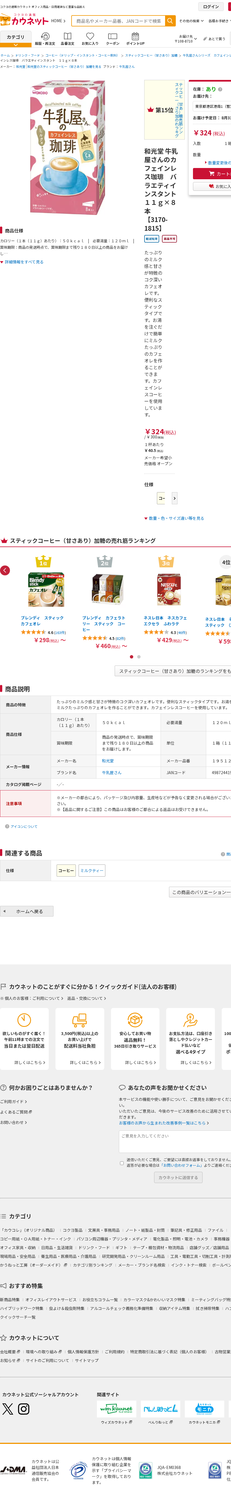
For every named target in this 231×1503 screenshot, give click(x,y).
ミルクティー (92, 870)
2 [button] (139, 656)
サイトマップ (87, 1360)
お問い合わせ (12, 1122)
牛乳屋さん (127, 66)
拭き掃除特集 (207, 1308)
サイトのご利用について (47, 1360)
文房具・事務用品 (104, 1230)
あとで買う (216, 38)
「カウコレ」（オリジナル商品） (28, 1230)
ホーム (5, 55)
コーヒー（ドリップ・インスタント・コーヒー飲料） (82, 55)
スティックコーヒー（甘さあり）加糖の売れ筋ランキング (179, 110)
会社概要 (8, 1351)
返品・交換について (85, 998)
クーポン (112, 43)
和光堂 (20, 66)
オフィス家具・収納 (17, 1247)
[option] (43, 599)
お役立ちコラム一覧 (100, 1299)
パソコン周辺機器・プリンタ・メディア (112, 1239)
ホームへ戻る (29, 911)
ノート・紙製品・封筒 (145, 1230)
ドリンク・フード (27, 55)
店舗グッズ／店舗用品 (209, 1247)
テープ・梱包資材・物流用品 (158, 1247)
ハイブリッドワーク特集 (21, 1308)
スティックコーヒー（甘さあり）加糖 (151, 55)
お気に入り (90, 43)
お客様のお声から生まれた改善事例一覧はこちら (162, 1123)
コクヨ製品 (73, 1230)
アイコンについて (24, 826)
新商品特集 (10, 1299)
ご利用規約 (115, 1351)
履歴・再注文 (45, 43)
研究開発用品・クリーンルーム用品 (133, 1256)
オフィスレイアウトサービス (51, 1299)
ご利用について (46, 998)
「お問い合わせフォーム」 (182, 1165)
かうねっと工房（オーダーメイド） (31, 1265)
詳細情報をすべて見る (24, 262)
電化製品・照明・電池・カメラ (180, 1239)
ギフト (121, 1247)
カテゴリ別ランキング (92, 1265)
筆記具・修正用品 (186, 1230)
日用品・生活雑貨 (57, 1247)
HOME (56, 20)
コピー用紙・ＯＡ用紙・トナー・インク (35, 1239)
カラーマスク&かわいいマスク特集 (154, 1299)
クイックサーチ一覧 (17, 1317)
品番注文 (67, 43)
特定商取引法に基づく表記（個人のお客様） (169, 1351)
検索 (170, 21)
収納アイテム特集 (174, 1308)
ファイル (215, 1230)
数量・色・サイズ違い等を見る (176, 518)
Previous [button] (5, 570)
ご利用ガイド (12, 1101)
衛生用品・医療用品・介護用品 (68, 1256)
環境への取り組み (41, 1351)
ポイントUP (135, 43)
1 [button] (131, 656)
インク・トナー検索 (188, 1265)
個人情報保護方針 (83, 1351)
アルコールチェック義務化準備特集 (121, 1308)
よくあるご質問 (14, 1112)
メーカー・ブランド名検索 (141, 1265)
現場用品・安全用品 (17, 1256)
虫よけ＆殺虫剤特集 (67, 1308)
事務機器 (222, 1239)
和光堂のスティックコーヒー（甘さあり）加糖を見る (64, 66)
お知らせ (8, 1360)
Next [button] (174, 498)
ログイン (211, 6)
